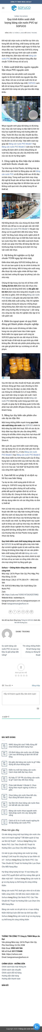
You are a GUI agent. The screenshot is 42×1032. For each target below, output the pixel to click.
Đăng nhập (36, 685)
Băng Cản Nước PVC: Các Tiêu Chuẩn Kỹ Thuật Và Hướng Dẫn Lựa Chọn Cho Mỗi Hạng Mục (19, 844)
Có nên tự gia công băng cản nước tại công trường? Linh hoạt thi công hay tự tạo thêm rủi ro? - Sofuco (21, 856)
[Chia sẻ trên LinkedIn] (31, 612)
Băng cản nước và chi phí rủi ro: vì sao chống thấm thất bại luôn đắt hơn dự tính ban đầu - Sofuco (20, 912)
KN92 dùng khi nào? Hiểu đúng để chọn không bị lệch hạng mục (23, 745)
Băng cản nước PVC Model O (14, 147)
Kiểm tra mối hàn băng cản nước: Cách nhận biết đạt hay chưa (22, 771)
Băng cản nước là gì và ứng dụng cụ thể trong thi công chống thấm (21, 882)
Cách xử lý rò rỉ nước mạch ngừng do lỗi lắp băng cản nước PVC (24, 821)
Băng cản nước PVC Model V (21, 144)
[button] (3, 8)
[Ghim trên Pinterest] (27, 612)
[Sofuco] (21, 8)
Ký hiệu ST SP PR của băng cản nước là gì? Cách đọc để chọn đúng (24, 779)
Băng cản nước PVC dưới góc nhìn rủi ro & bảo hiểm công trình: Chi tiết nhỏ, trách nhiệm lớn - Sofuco (21, 894)
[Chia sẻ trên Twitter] (19, 612)
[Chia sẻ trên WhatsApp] (10, 612)
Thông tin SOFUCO (21, 16)
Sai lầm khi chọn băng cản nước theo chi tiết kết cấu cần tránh (24, 804)
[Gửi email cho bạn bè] (23, 612)
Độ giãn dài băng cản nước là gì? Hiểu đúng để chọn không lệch (24, 763)
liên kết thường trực (20, 622)
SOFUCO (31, 83)
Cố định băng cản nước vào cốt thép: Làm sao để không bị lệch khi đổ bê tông (24, 754)
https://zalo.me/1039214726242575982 (21, 595)
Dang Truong (32, 33)
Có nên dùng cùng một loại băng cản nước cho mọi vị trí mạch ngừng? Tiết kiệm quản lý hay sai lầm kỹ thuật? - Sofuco (21, 837)
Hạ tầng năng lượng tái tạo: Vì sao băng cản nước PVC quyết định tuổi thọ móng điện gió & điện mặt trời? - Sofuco (21, 875)
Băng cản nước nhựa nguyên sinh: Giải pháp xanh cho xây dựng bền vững (23, 813)
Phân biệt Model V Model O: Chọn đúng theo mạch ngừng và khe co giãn (22, 787)
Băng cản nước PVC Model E (28, 455)
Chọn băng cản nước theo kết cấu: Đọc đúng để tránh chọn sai (23, 796)
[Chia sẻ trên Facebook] (15, 612)
